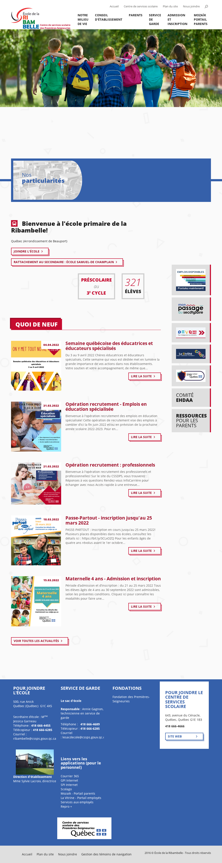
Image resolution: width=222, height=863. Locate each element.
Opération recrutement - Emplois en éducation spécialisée (106, 406)
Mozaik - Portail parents (78, 793)
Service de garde (155, 19)
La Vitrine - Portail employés (81, 798)
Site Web (175, 736)
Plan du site (170, 6)
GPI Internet (69, 780)
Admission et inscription (177, 19)
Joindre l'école (26, 251)
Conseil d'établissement (108, 17)
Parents (135, 15)
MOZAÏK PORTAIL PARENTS (200, 19)
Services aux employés (77, 802)
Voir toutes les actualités (36, 641)
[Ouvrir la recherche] (206, 6)
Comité (185, 397)
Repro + (66, 806)
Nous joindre (191, 6)
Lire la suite (141, 376)
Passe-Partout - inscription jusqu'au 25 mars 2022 (108, 520)
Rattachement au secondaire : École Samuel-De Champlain (64, 262)
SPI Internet (69, 785)
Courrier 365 (70, 776)
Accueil (114, 6)
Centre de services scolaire (141, 6)
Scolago (66, 789)
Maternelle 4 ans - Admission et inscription (113, 579)
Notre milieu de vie (83, 19)
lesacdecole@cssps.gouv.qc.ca (84, 737)
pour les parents (191, 420)
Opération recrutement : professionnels (110, 465)
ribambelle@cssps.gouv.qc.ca (34, 738)
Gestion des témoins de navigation (106, 854)
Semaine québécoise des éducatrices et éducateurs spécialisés (109, 345)
